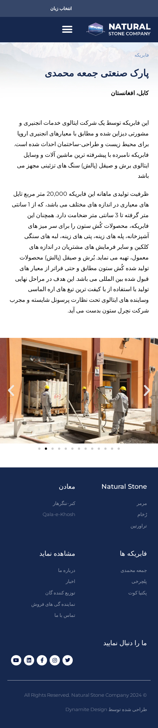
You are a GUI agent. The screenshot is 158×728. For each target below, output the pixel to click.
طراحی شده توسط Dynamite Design (106, 709)
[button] (67, 29)
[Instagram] (55, 660)
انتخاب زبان (61, 8)
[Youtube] (16, 660)
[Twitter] (67, 660)
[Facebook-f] (42, 660)
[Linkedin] (29, 660)
